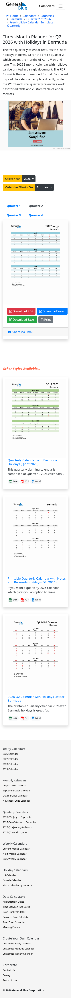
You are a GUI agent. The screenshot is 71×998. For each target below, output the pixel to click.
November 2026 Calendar (16, 800)
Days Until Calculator (14, 912)
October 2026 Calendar (15, 795)
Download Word (53, 311)
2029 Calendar (10, 769)
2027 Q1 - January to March (17, 827)
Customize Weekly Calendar (18, 953)
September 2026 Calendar (17, 790)
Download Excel (23, 320)
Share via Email (22, 332)
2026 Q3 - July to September (18, 817)
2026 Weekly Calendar (14, 858)
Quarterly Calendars (15, 812)
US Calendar (9, 875)
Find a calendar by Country (17, 885)
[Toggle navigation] (60, 6)
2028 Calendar (10, 764)
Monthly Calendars (14, 780)
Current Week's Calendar (16, 848)
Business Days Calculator (16, 917)
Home (14, 16)
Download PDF (22, 311)
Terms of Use (10, 980)
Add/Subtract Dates (13, 901)
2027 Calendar (10, 759)
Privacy (7, 975)
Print (47, 320)
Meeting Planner (12, 927)
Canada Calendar (12, 880)
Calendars (47, 6)
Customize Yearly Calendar (17, 943)
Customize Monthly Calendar (18, 948)
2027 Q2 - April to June (15, 832)
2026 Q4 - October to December (20, 822)
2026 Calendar (10, 753)
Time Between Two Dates (16, 906)
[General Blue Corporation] (16, 6)
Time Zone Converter (14, 922)
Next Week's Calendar (14, 853)
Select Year (12, 179)
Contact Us (9, 970)
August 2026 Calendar (14, 785)
